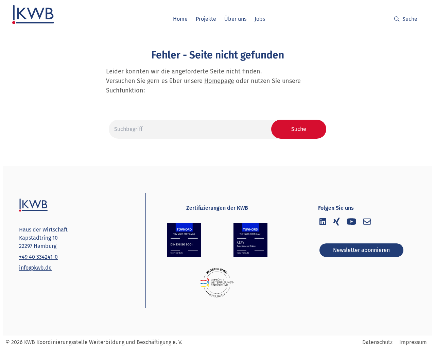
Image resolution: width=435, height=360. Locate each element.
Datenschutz (377, 342)
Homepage (219, 81)
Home (180, 19)
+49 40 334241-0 (38, 257)
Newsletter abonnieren (361, 250)
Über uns (235, 19)
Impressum (413, 342)
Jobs (260, 19)
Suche (409, 19)
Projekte (206, 19)
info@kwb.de (35, 267)
